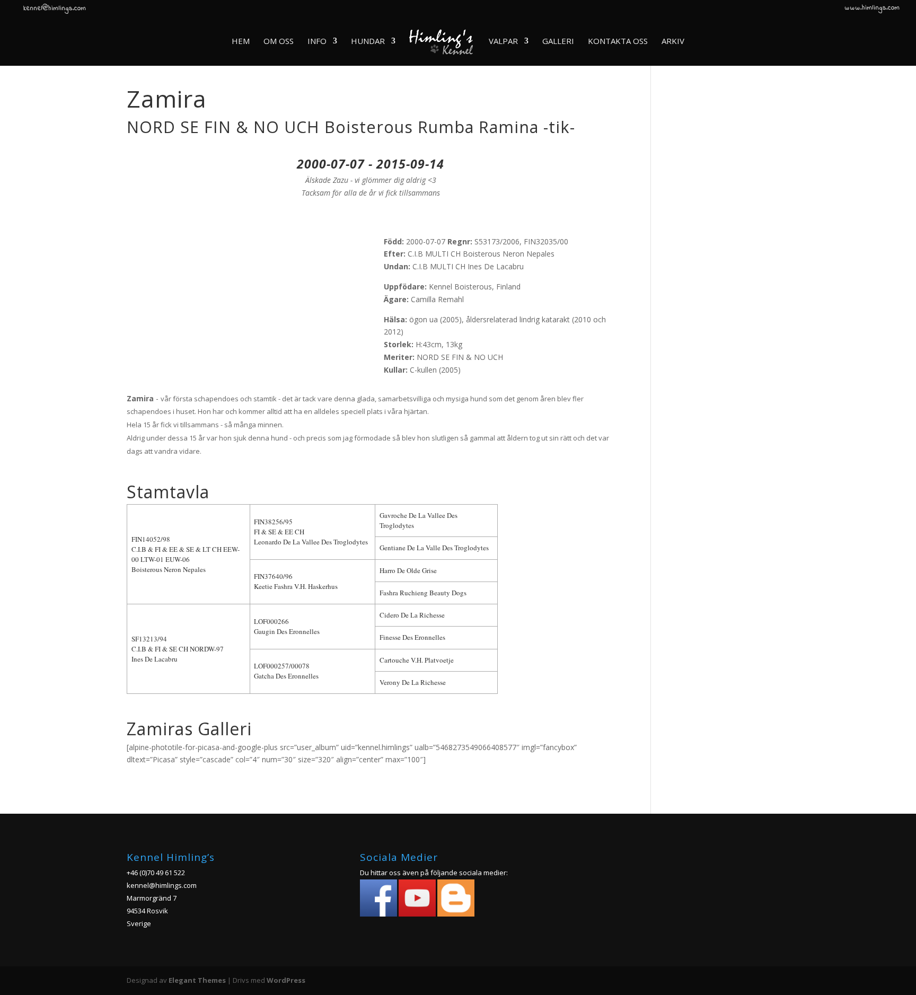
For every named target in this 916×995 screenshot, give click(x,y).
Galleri (558, 41)
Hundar (368, 41)
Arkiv (673, 41)
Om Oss (278, 41)
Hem (241, 41)
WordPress (286, 980)
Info (317, 41)
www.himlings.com (872, 9)
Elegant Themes (197, 980)
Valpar (503, 41)
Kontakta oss (618, 41)
